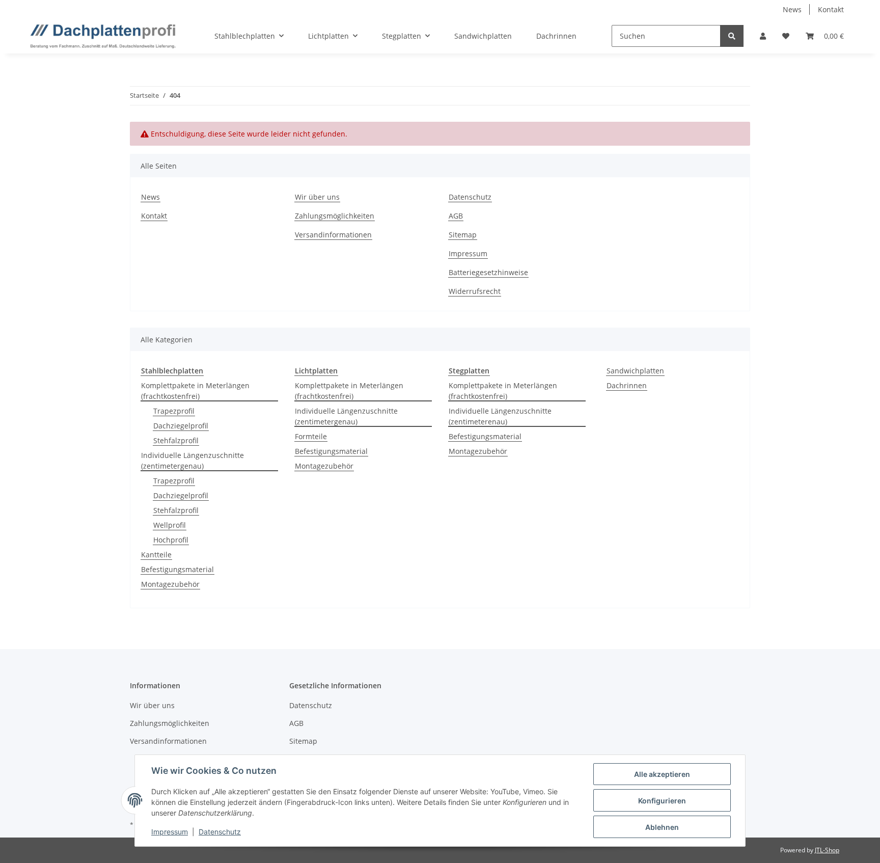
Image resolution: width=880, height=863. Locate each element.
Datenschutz (470, 197)
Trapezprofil (174, 411)
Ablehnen (662, 827)
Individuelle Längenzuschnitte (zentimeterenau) (500, 416)
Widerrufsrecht (475, 291)
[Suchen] (732, 36)
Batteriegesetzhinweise (488, 272)
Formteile (311, 436)
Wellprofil (169, 525)
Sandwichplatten (635, 370)
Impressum (468, 253)
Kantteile (156, 554)
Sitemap (463, 234)
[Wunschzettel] (786, 35)
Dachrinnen (627, 385)
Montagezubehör (170, 584)
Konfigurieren (662, 800)
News (792, 9)
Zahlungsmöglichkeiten (334, 216)
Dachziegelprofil (180, 425)
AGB (456, 216)
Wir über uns (317, 197)
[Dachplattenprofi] (103, 36)
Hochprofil (170, 540)
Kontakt (831, 9)
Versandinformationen (333, 234)
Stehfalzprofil (176, 440)
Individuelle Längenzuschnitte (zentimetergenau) (192, 460)
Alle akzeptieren (662, 774)
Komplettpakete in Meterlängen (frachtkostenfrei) (195, 391)
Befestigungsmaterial (177, 569)
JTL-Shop (827, 850)
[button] (763, 35)
